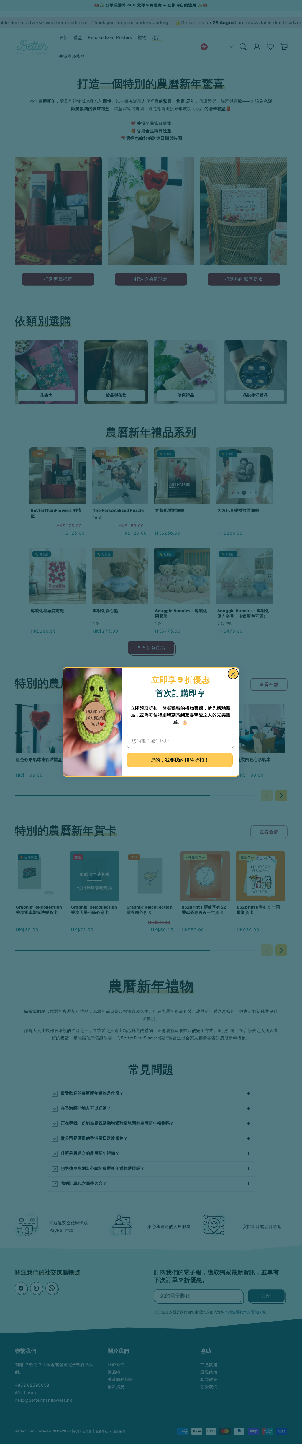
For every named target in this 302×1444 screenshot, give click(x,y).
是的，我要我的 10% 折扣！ (180, 760)
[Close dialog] (233, 674)
